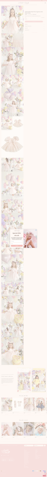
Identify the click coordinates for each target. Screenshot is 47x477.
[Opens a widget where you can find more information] (44, 476)
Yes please (16, 245)
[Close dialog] (36, 230)
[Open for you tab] (45, 473)
